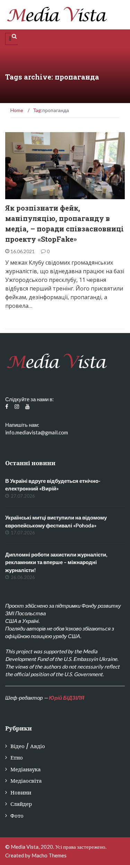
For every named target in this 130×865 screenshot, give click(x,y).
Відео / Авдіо (27, 746)
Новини (20, 792)
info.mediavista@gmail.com (36, 432)
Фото (17, 815)
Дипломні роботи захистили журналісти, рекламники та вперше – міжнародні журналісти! (56, 562)
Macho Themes (49, 855)
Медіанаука (25, 769)
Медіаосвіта (30, 195)
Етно (16, 757)
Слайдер (21, 804)
